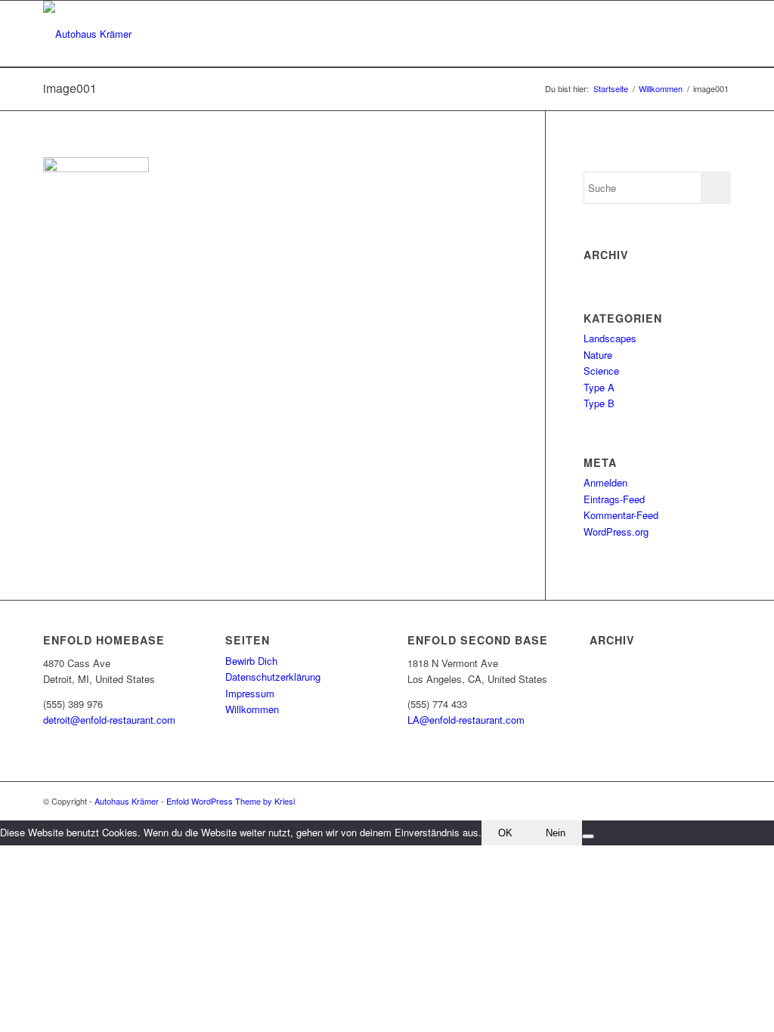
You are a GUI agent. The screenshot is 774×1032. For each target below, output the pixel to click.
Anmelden (605, 482)
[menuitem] (716, 34)
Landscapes (610, 338)
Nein (555, 833)
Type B (599, 403)
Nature (598, 355)
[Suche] (716, 34)
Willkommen (252, 709)
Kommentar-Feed (621, 515)
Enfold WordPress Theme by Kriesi (230, 801)
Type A (599, 387)
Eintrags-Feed (614, 499)
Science (601, 370)
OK (505, 833)
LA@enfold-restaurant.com (466, 719)
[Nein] (588, 836)
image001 (70, 88)
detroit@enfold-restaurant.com (109, 719)
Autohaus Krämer (126, 801)
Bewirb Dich (251, 660)
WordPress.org (616, 531)
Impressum (249, 693)
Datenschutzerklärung (272, 676)
